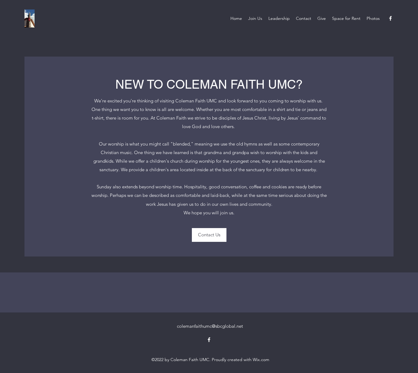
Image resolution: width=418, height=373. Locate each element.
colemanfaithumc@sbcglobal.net (210, 326)
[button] (209, 235)
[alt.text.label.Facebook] (390, 18)
